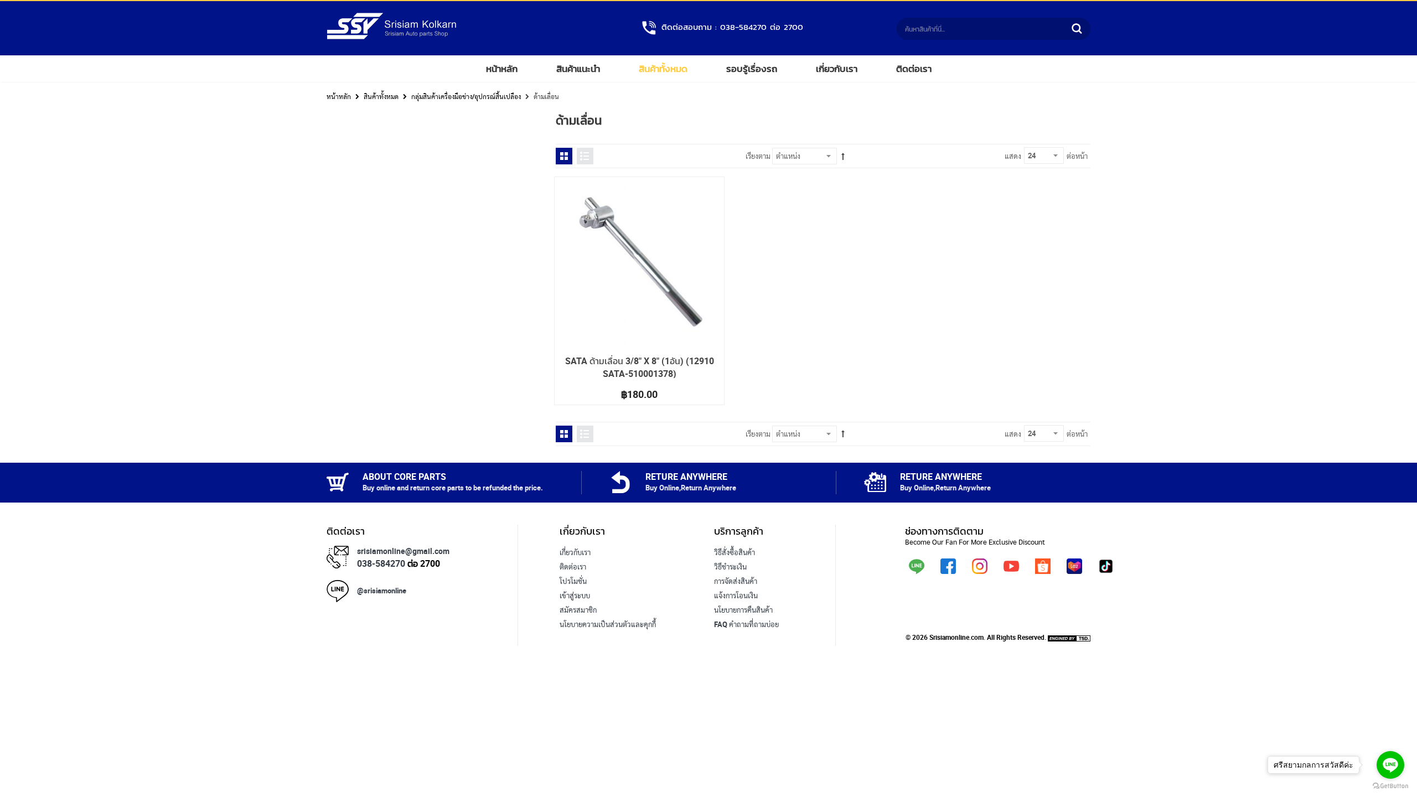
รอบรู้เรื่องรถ (751, 68)
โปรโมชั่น (573, 581)
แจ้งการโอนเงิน (736, 596)
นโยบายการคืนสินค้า (743, 610)
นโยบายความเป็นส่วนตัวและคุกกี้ (608, 624)
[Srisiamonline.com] (392, 37)
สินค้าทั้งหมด (663, 68)
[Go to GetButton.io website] (1390, 786)
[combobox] (982, 29)
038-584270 (381, 563)
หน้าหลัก (502, 68)
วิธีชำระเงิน (730, 567)
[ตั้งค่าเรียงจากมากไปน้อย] (843, 157)
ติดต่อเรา (914, 68)
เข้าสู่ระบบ (575, 596)
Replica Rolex (581, 639)
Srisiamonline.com (956, 637)
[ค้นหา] (1077, 29)
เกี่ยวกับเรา (836, 68)
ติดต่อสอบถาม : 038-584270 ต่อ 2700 (732, 27)
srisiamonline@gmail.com (403, 551)
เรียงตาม (758, 156)
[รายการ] (585, 156)
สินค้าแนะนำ (578, 68)
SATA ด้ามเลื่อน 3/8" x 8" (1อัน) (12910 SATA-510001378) (639, 367)
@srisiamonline (381, 591)
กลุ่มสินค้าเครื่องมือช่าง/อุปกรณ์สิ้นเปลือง (466, 96)
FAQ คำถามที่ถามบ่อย (746, 624)
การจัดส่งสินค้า (735, 581)
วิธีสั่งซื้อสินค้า (734, 552)
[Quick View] (572, 195)
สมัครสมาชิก (578, 610)
